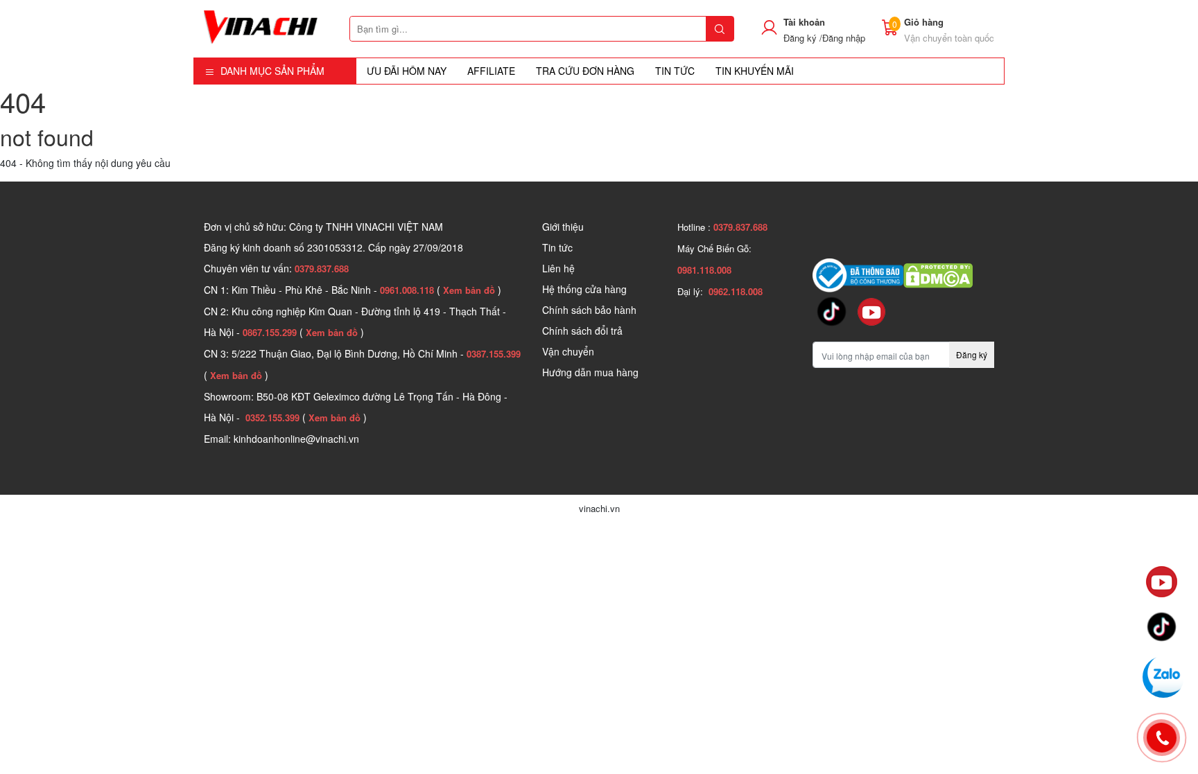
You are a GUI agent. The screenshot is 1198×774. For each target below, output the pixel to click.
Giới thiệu (563, 227)
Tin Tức (675, 71)
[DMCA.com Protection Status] (938, 274)
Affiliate (491, 71)
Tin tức (557, 247)
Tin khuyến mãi (754, 71)
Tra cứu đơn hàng (585, 71)
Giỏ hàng (924, 21)
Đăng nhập (843, 37)
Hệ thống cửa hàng (584, 289)
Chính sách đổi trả (582, 330)
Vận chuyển (568, 351)
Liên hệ (558, 268)
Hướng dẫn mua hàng (590, 372)
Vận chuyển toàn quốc (949, 37)
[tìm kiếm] (719, 29)
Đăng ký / (802, 37)
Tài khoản (804, 21)
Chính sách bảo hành (589, 310)
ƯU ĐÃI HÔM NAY (406, 71)
